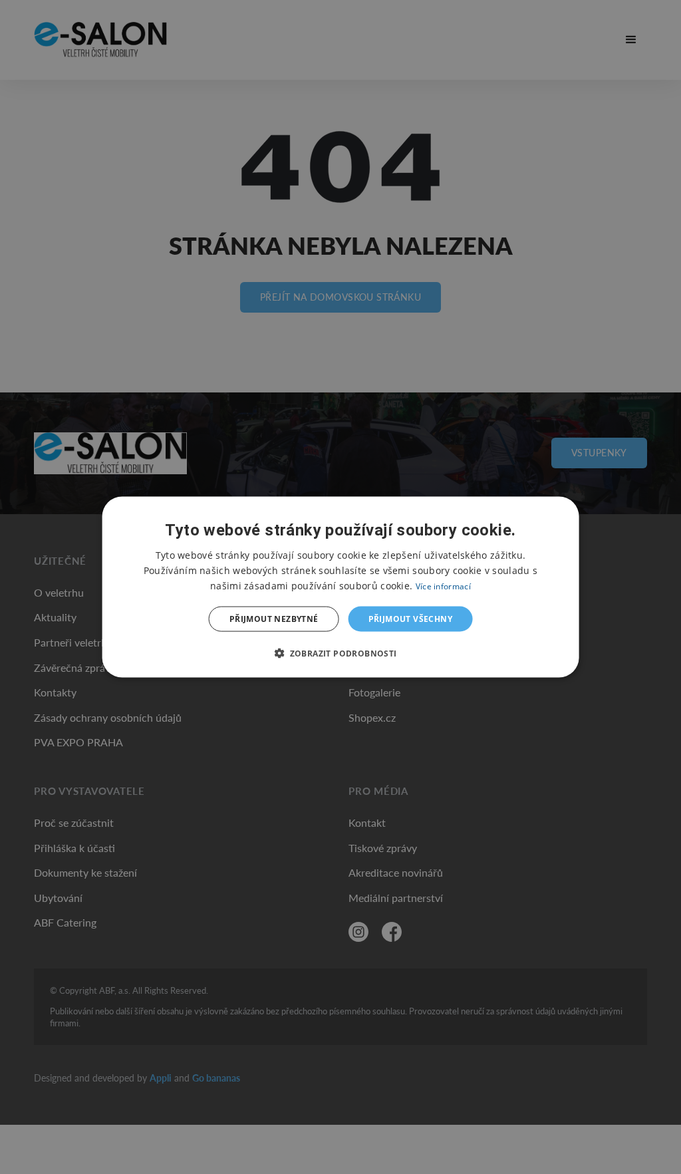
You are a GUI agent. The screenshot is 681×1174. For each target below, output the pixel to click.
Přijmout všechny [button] (410, 619)
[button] (340, 653)
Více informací (443, 585)
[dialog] (340, 587)
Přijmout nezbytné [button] (274, 619)
